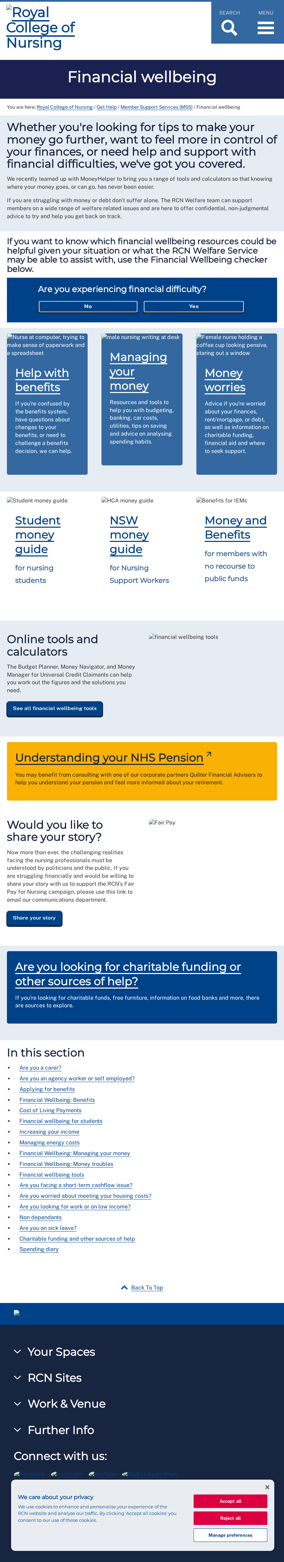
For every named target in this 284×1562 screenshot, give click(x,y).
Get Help (107, 107)
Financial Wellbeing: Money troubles (66, 1164)
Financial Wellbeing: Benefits (57, 1100)
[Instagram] (70, 1473)
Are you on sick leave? (48, 1228)
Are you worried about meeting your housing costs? (85, 1196)
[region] (142, 1515)
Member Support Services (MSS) (157, 107)
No (88, 306)
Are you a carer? (40, 1067)
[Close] (267, 1487)
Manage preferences (230, 1535)
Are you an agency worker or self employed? (77, 1078)
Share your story (34, 917)
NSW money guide (129, 535)
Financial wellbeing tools (51, 1174)
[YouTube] (105, 1473)
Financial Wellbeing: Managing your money (74, 1153)
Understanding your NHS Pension (109, 757)
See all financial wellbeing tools (55, 708)
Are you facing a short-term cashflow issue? (75, 1185)
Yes (193, 306)
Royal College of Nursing (65, 107)
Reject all (230, 1518)
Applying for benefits (47, 1089)
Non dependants (40, 1217)
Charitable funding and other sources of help (77, 1238)
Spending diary (39, 1249)
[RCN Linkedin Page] (151, 1473)
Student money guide (38, 535)
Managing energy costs (49, 1142)
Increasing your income (49, 1131)
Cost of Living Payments (50, 1110)
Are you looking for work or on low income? (75, 1206)
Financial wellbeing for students (61, 1121)
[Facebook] (32, 1473)
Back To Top (147, 1287)
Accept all (230, 1501)
